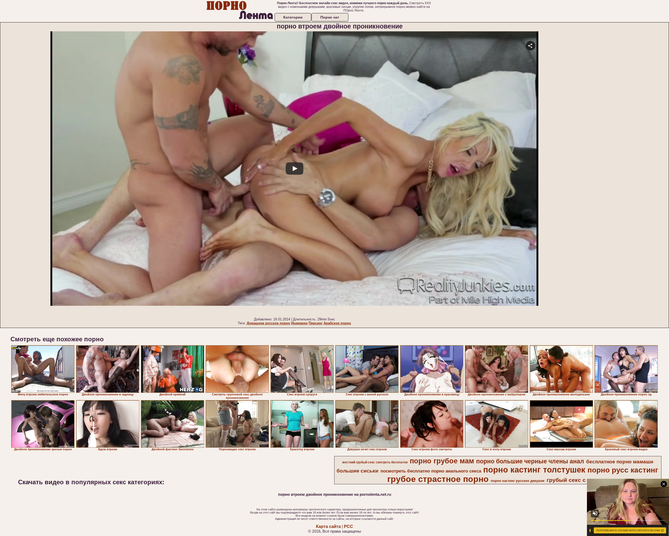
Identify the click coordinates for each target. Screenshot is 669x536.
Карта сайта (328, 526)
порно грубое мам (442, 461)
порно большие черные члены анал (530, 461)
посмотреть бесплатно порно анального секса (430, 471)
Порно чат (329, 17)
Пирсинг (315, 323)
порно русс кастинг (622, 470)
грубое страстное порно (438, 479)
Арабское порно (337, 323)
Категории (293, 17)
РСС (348, 526)
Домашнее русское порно (268, 323)
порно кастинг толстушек (534, 469)
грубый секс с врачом (577, 480)
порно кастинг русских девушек (518, 481)
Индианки (299, 323)
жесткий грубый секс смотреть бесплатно (375, 462)
